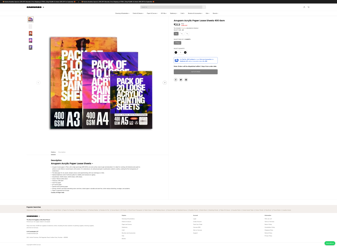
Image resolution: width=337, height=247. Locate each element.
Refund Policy (268, 233)
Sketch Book (203, 210)
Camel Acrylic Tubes (248, 210)
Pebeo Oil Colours (225, 210)
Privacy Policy (268, 236)
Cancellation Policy (270, 227)
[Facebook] (176, 80)
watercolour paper (32, 210)
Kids (207, 13)
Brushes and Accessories (128, 233)
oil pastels (124, 210)
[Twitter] (181, 80)
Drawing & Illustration (122, 13)
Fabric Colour (148, 210)
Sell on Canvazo (197, 230)
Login (194, 219)
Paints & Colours (138, 13)
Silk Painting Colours (159, 210)
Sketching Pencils (213, 210)
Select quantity (179, 48)
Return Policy (268, 224)
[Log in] (304, 7)
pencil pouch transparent (136, 210)
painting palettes (93, 210)
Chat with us (330, 243)
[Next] (165, 83)
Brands (215, 13)
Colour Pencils (259, 210)
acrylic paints (57, 210)
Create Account (197, 221)
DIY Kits (163, 13)
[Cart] (308, 7)
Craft (182, 13)
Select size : (179, 30)
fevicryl (41, 210)
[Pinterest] (186, 80)
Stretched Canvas (182, 210)
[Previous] (38, 83)
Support (195, 233)
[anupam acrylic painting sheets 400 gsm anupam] (101, 82)
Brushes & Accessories (195, 13)
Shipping (183, 28)
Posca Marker (277, 210)
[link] (61, 216)
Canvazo (38, 245)
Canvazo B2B (196, 227)
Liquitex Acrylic (287, 210)
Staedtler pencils (193, 210)
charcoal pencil (171, 210)
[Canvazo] (35, 7)
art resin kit (48, 210)
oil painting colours (81, 210)
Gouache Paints (236, 210)
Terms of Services (269, 221)
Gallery (53, 152)
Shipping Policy (269, 230)
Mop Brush (268, 210)
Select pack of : (182, 39)
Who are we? (268, 219)
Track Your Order (197, 224)
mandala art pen (104, 210)
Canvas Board (115, 210)
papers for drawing (68, 210)
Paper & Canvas (152, 13)
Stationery (173, 13)
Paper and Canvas (127, 224)
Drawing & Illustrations (128, 219)
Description (62, 152)
